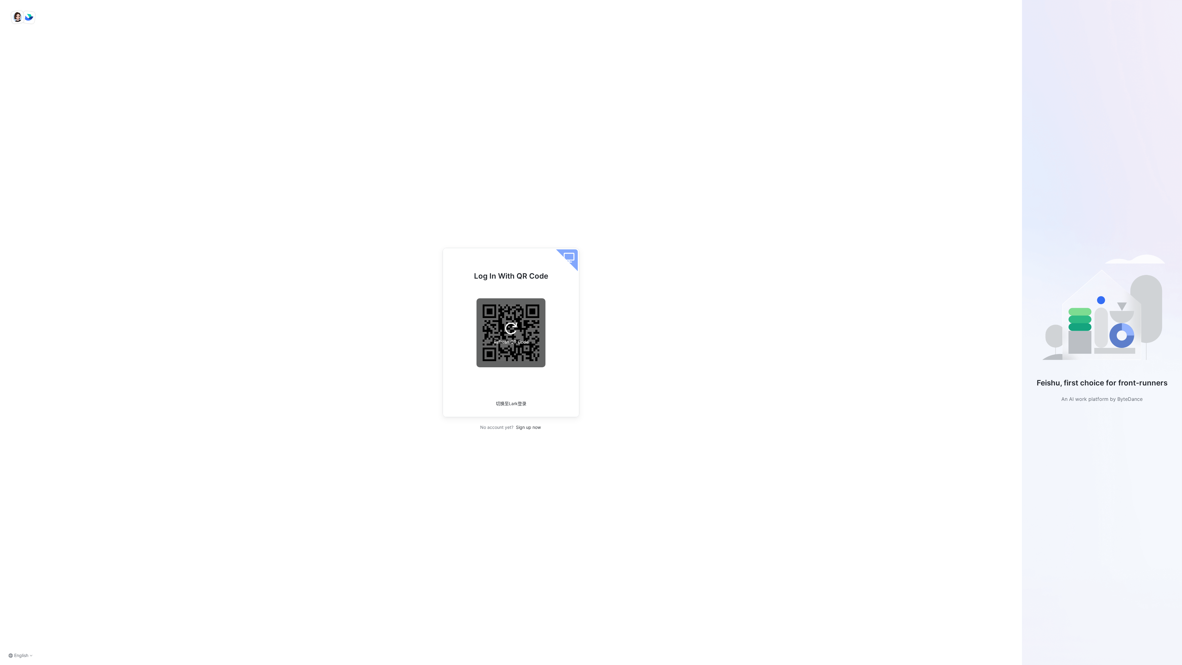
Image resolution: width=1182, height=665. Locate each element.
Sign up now (528, 427)
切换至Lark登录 (511, 403)
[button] (1102, 310)
